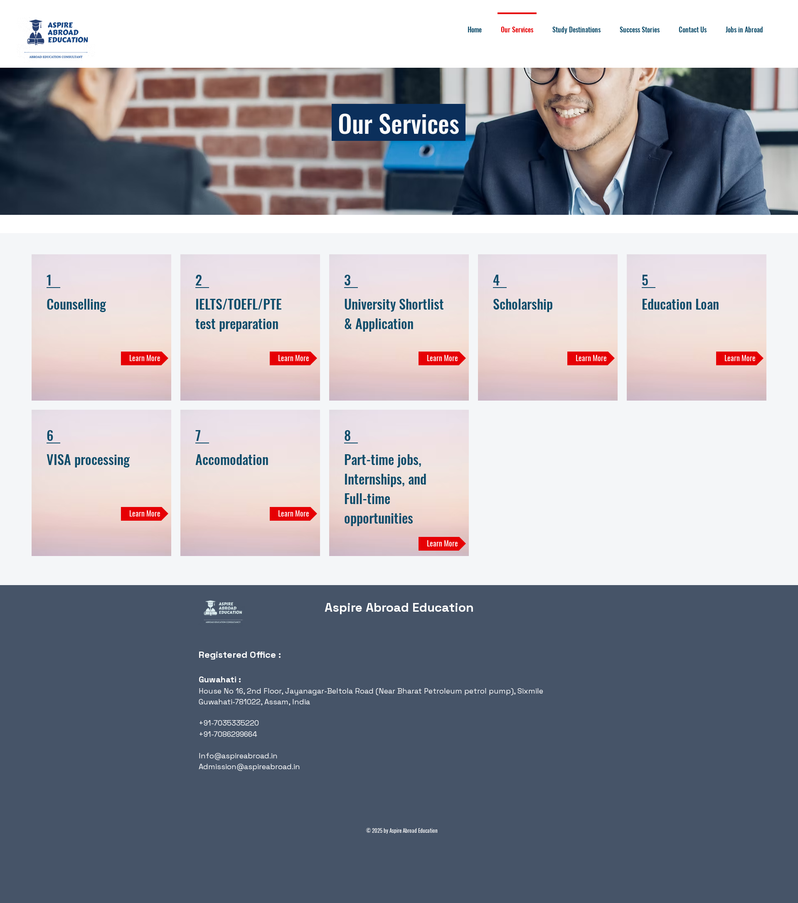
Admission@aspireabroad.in (249, 766)
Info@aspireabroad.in (238, 755)
